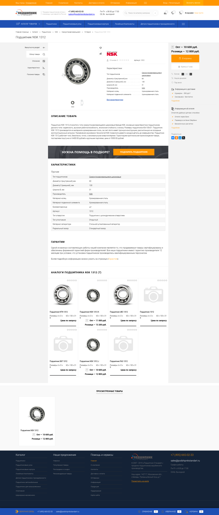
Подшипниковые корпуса (98, 24)
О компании (63, 3)
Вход (165, 3)
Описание (36, 61)
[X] (183, 137)
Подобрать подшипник (134, 152)
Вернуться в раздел (32, 47)
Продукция (95, 487)
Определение (31, 3)
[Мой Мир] (179, 137)
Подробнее (175, 101)
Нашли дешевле (180, 78)
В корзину (187, 58)
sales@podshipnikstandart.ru (81, 14)
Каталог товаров (29, 24)
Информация (131, 3)
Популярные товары (61, 465)
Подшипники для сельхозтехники (28, 487)
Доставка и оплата (96, 3)
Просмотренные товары (109, 391)
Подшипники (51, 24)
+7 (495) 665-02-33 (76, 12)
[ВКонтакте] (172, 137)
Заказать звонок (193, 3)
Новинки (56, 461)
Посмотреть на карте (140, 481)
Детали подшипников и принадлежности (158, 24)
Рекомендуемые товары (62, 474)
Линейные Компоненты (124, 24)
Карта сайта (95, 495)
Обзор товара (34, 54)
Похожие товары (33, 74)
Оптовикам (115, 3)
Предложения (96, 491)
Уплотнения (20, 491)
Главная (49, 3)
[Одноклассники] (176, 137)
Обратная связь (26, 512)
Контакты (78, 3)
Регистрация (174, 3)
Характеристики (34, 68)
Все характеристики (115, 100)
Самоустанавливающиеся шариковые (105, 177)
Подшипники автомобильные (27, 482)
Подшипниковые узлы (72, 24)
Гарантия (112, 259)
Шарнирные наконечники (25, 495)
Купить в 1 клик (187, 66)
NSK (143, 88)
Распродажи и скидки (61, 469)
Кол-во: (177, 74)
